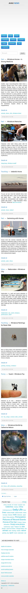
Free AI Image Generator (7, 549)
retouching (19, 486)
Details (3, 110)
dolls (16, 416)
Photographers (20, 517)
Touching (4, 172)
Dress (4, 512)
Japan (24, 514)
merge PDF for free (6, 563)
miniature (16, 313)
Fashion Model (10, 512)
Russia (24, 522)
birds (10, 530)
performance (4, 314)
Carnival (20, 504)
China (21, 507)
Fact (2, 59)
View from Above (10, 528)
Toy (4, 416)
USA (11, 113)
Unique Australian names (7, 559)
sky (8, 533)
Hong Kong (4, 163)
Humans (10, 514)
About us (3, 580)
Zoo (26, 528)
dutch (10, 314)
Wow (3, 269)
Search (22, 53)
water (7, 261)
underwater (21, 533)
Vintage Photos (20, 528)
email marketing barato (7, 569)
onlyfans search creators (7, 556)
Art (2, 416)
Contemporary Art (7, 510)
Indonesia (19, 514)
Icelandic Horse (16, 172)
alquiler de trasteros (6, 546)
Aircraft (9, 504)
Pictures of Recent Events (14, 519)
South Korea (7, 526)
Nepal (4, 517)
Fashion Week (18, 512)
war (25, 533)
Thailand (16, 526)
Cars (24, 504)
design (8, 416)
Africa (5, 504)
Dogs (24, 510)
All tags (24, 501)
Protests (19, 522)
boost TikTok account (6, 572)
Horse (7, 113)
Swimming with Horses (15, 218)
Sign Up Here (7, 496)
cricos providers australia (7, 576)
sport (11, 533)
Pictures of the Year (10, 522)
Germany (5, 514)
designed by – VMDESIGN (7, 585)
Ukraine (4, 528)
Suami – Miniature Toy (16, 374)
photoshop (13, 486)
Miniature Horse (17, 113)
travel (15, 533)
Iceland (11, 210)
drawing (8, 365)
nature (23, 530)
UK (20, 526)
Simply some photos (17, 524)
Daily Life (18, 509)
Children (16, 507)
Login (15, 496)
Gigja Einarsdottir (16, 202)
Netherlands (4, 313)
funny (5, 486)
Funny (3, 374)
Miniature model (12, 163)
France (24, 512)
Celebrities (9, 507)
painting (3, 365)
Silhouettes (7, 524)
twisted (12, 416)
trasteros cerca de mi (6, 566)
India (14, 515)
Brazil (15, 504)
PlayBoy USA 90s (5, 553)
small (12, 313)
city (9, 313)
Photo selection (10, 517)
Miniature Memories (14, 121)
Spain (12, 526)
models (18, 530)
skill (8, 486)
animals (3, 113)
